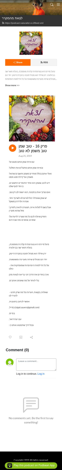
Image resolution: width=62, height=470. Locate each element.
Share (19, 62)
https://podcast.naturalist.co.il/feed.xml (24, 23)
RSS (45, 62)
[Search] (52, 4)
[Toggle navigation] (58, 4)
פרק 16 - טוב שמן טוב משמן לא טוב (33, 148)
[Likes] (10, 337)
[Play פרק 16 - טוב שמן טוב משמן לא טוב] (12, 148)
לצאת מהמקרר (12, 18)
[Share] (32, 337)
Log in (41, 373)
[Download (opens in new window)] (21, 337)
